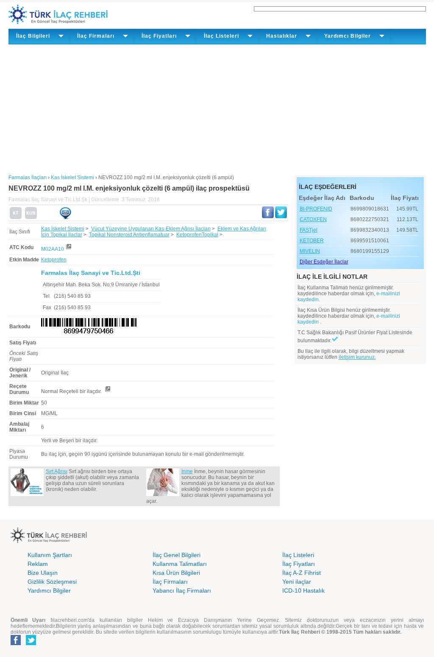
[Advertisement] (217, 108)
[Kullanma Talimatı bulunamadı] (16, 217)
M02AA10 (52, 249)
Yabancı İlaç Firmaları (182, 590)
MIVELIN (310, 251)
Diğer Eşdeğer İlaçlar (324, 262)
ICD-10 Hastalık (303, 590)
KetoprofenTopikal (197, 235)
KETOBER (312, 241)
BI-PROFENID (316, 209)
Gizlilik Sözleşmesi (52, 581)
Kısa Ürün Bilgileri (176, 572)
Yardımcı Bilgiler (49, 590)
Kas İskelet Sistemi (62, 229)
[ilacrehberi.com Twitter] (31, 643)
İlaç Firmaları (170, 581)
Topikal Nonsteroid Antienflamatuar (129, 235)
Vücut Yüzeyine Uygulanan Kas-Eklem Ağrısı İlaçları (151, 229)
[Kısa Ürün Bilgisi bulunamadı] (31, 217)
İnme (187, 471)
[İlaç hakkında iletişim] (65, 217)
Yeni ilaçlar (296, 581)
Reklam (38, 563)
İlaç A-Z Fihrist (301, 572)
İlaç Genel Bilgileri (176, 555)
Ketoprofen (54, 260)
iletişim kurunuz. (357, 357)
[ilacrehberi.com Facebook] (16, 643)
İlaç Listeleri (298, 555)
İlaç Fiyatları (298, 563)
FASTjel (308, 230)
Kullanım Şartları (50, 555)
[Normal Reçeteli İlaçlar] (107, 391)
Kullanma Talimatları (180, 563)
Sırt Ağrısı (56, 471)
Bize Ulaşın (43, 572)
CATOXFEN (313, 219)
